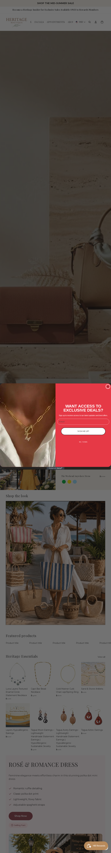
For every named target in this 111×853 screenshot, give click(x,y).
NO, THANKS (83, 442)
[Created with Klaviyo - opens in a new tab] (55, 468)
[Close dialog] (108, 386)
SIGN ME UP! (83, 431)
